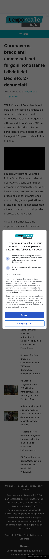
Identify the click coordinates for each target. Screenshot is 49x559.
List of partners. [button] (16, 292)
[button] (24, 275)
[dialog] (24, 279)
